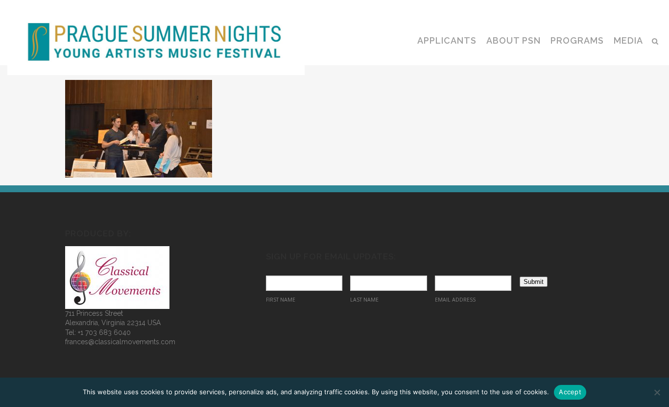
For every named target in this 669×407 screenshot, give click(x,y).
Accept (570, 392)
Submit (534, 281)
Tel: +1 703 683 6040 (98, 332)
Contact (633, 7)
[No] (657, 392)
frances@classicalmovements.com (120, 342)
